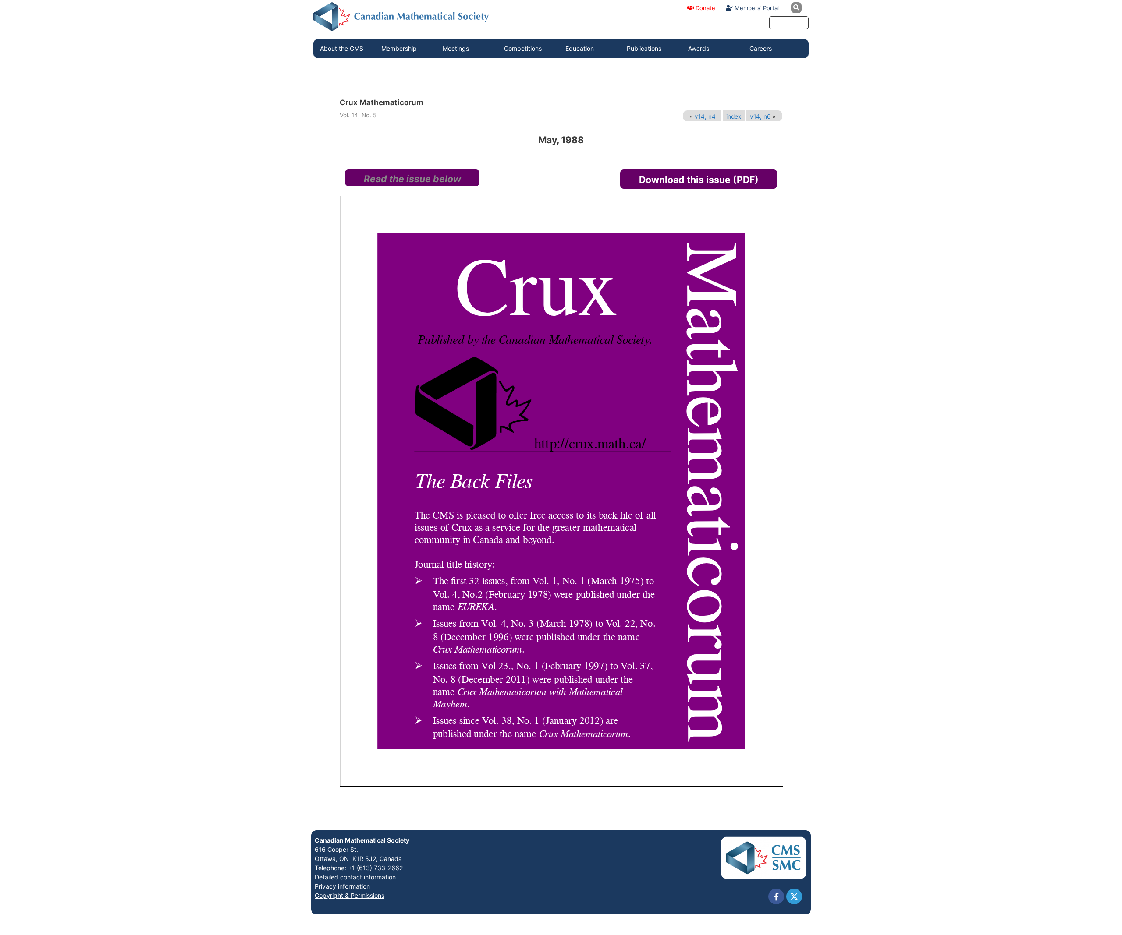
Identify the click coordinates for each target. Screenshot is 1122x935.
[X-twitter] (794, 896)
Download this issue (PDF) (699, 179)
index (733, 116)
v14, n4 (705, 116)
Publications (644, 48)
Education (579, 48)
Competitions (523, 48)
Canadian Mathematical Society (362, 840)
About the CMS (341, 48)
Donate (704, 7)
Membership (399, 48)
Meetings (456, 48)
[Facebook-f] (776, 896)
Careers (760, 48)
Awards (698, 48)
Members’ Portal (756, 7)
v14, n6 (760, 116)
